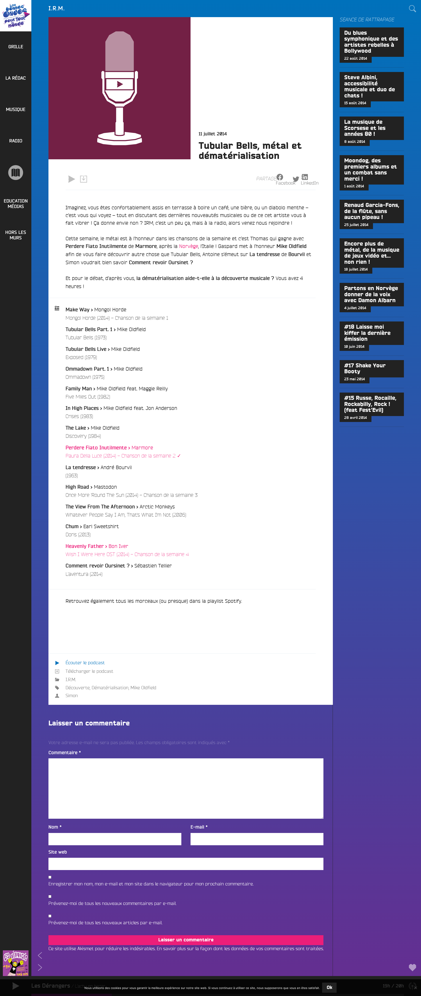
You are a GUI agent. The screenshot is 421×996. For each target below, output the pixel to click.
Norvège (188, 246)
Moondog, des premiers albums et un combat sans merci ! (370, 169)
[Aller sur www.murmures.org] (15, 172)
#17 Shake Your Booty (365, 368)
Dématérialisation (110, 687)
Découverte (78, 687)
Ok (329, 987)
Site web (57, 852)
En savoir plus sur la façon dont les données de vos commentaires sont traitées (240, 948)
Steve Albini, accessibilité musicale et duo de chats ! (369, 86)
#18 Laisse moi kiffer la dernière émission (367, 333)
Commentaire (64, 752)
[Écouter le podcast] (72, 179)
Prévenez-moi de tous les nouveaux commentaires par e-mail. (112, 903)
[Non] (415, 987)
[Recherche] (412, 8)
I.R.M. (71, 679)
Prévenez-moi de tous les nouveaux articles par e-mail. (105, 922)
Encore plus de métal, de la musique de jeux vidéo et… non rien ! (371, 253)
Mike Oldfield (143, 687)
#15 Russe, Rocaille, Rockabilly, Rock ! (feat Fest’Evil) (370, 404)
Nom (55, 827)
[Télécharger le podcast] (84, 179)
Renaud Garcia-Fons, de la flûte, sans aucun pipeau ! (371, 211)
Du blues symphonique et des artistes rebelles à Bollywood (371, 42)
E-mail (199, 827)
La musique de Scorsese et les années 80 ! (364, 128)
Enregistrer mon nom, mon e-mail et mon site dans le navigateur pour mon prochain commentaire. (150, 883)
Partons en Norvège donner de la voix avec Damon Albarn (371, 294)
